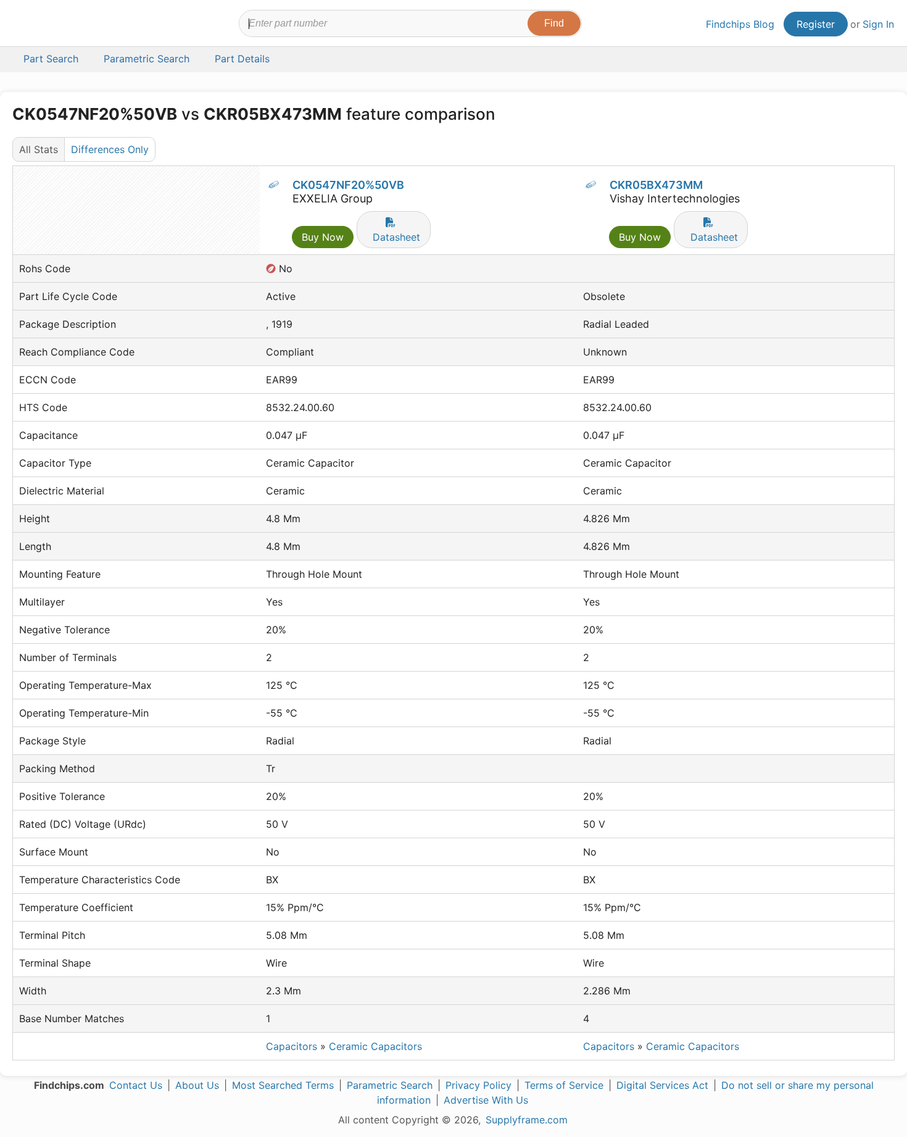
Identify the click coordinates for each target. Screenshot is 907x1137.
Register (816, 24)
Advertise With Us (486, 1100)
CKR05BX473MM (656, 184)
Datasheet (396, 237)
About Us (197, 1085)
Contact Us (135, 1085)
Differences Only (110, 149)
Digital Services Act (662, 1085)
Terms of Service (563, 1085)
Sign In (878, 24)
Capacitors (291, 1046)
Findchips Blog (740, 24)
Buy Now (323, 237)
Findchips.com (53, 25)
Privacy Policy (478, 1085)
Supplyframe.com (527, 1120)
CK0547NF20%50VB (348, 184)
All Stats (38, 149)
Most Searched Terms (283, 1085)
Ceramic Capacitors (375, 1046)
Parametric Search (390, 1085)
